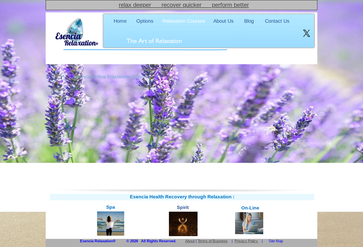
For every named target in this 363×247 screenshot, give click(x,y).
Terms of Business (213, 241)
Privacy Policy (247, 241)
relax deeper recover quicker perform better (184, 4)
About (190, 241)
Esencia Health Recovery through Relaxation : (182, 196)
